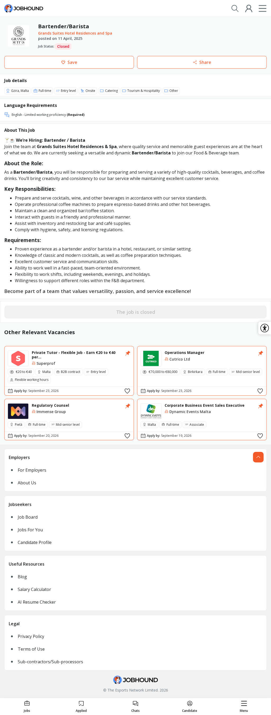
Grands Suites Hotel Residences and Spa (75, 33)
